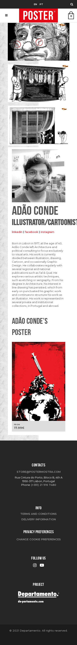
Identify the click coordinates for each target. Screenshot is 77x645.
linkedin (17, 232)
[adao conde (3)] (38, 127)
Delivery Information (38, 519)
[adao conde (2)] (38, 84)
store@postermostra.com (39, 471)
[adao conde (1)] (38, 43)
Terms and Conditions (38, 514)
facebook (32, 232)
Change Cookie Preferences (38, 539)
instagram (47, 232)
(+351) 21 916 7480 (43, 484)
